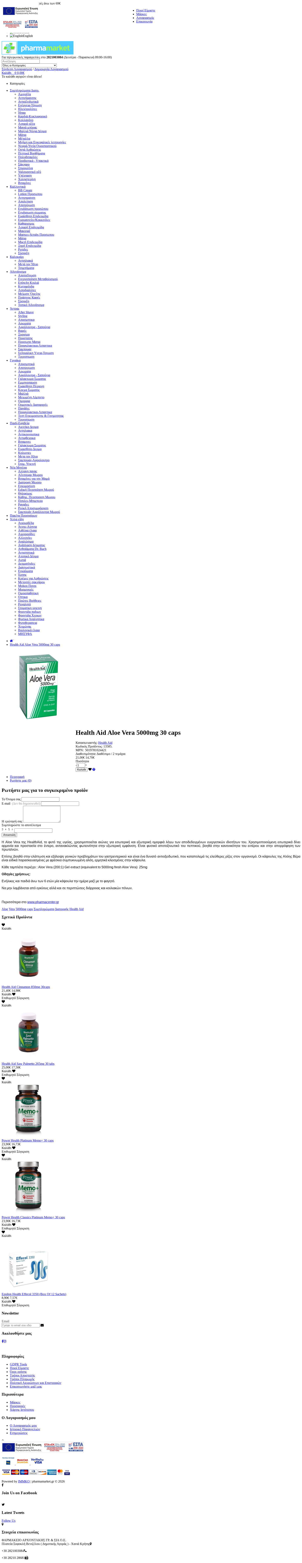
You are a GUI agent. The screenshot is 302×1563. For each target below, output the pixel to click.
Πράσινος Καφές (29, 297)
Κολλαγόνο (25, 120)
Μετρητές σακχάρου (31, 582)
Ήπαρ (22, 112)
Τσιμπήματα (26, 268)
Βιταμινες (24, 441)
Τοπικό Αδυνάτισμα (31, 305)
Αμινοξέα (24, 94)
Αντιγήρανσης (27, 98)
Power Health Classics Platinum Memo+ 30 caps (33, 1217)
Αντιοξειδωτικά (28, 101)
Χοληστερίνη (27, 179)
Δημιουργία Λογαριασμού (51, 69)
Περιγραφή (17, 777)
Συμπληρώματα (44, 909)
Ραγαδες (23, 504)
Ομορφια (24, 401)
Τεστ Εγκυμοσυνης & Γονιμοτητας (41, 415)
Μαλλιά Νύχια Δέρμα (32, 131)
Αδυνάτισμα (18, 271)
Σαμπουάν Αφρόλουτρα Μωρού (39, 512)
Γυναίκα (15, 360)
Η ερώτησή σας (12, 821)
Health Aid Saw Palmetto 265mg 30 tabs (28, 1063)
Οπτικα (23, 597)
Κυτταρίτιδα (26, 286)
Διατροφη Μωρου (29, 482)
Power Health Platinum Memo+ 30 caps (28, 1140)
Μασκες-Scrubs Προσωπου (36, 234)
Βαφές (22, 330)
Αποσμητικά (26, 364)
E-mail (21, 803)
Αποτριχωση (26, 367)
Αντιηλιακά (25, 260)
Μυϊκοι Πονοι (27, 586)
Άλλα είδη (17, 519)
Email (5, 1321)
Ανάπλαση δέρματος (31, 545)
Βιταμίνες (24, 183)
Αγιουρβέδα (26, 523)
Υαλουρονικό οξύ (29, 172)
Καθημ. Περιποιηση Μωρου (36, 497)
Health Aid (105, 742)
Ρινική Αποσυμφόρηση (33, 508)
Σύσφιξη (23, 253)
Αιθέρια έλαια (27, 530)
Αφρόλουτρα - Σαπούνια (34, 327)
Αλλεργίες (25, 537)
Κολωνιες (24, 452)
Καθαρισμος (26, 223)
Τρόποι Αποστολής (22, 1375)
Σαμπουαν (24, 349)
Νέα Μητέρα (18, 467)
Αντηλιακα (25, 430)
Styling (22, 316)
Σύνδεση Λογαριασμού (17, 69)
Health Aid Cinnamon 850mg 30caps (26, 987)
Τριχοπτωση (26, 356)
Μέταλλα (24, 138)
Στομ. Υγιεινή (27, 464)
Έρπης (22, 574)
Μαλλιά (23, 393)
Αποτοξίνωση (27, 275)
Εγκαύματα (25, 571)
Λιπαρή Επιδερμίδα (31, 227)
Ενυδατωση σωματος (32, 212)
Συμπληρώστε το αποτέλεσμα (21, 825)
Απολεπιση (25, 201)
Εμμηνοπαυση (27, 382)
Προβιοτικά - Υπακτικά (33, 160)
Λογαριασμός (145, 18)
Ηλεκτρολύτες (27, 109)
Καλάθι (81, 769)
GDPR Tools (18, 1364)
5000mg (21, 909)
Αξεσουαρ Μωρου (30, 475)
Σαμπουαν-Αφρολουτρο (34, 460)
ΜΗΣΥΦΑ (25, 634)
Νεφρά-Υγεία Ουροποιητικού (37, 146)
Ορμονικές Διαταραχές (33, 404)
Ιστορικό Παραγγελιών (25, 1429)
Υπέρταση (25, 175)
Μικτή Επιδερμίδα (30, 242)
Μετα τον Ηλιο (28, 456)
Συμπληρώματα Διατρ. (24, 90)
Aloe (5, 909)
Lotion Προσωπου (30, 194)
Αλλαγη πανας (27, 471)
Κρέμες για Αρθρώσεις (33, 578)
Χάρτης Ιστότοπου (22, 1409)
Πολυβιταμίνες (28, 157)
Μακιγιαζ (24, 231)
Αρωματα (24, 323)
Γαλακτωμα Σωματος (32, 379)
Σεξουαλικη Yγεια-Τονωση (36, 353)
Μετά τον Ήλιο (28, 264)
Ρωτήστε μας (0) (20, 780)
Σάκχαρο (24, 164)
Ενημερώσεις (19, 1433)
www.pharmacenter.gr (43, 902)
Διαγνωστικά (26, 567)
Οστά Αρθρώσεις (29, 149)
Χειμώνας (24, 626)
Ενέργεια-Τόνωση (30, 105)
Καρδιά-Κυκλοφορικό (32, 116)
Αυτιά (22, 560)
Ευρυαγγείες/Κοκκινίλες (34, 220)
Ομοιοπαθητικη (28, 593)
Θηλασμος (25, 493)
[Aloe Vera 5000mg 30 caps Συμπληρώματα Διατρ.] (39, 722)
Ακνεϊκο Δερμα (28, 427)
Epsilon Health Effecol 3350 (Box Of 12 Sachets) (34, 1294)
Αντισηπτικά (26, 552)
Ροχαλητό (24, 604)
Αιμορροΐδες (26, 534)
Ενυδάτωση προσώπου (33, 208)
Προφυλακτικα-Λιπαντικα (35, 345)
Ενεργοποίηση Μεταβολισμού (38, 279)
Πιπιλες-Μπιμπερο (30, 501)
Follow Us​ (8, 1520)
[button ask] (93, 769)
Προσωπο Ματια (29, 342)
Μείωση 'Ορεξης (29, 294)
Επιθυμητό (9, 998)
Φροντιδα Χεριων (29, 615)
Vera (12, 909)
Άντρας (14, 308)
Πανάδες (24, 408)
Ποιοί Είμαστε (145, 10)
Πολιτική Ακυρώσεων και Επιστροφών (35, 1383)
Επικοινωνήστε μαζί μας (26, 1386)
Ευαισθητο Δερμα (29, 449)
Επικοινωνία (144, 21)
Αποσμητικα (26, 319)
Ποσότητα (82, 761)
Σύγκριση (23, 998)
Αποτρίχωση (26, 205)
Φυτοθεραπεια (27, 623)
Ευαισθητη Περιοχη (31, 386)
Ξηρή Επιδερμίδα (29, 245)
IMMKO (24, 1481)
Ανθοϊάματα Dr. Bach (32, 549)
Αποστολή (9, 834)
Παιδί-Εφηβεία (19, 423)
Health (73, 909)
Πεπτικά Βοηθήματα (31, 153)
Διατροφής (62, 909)
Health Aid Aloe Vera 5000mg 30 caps (35, 644)
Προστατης (25, 338)
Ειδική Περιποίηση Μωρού (36, 489)
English (28, 36)
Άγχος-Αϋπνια (27, 526)
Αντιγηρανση (26, 197)
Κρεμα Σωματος (29, 390)
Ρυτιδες (23, 249)
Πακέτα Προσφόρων (23, 515)
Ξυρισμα (24, 334)
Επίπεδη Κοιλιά (28, 282)
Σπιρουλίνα (25, 168)
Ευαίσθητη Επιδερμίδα (33, 216)
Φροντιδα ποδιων (29, 611)
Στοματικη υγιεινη (30, 608)
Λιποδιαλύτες (27, 290)
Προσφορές (17, 1406)
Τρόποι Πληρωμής (22, 1379)
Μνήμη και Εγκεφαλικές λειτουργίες (42, 142)
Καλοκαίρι (17, 257)
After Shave (26, 312)
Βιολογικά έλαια (29, 630)
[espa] (20, 31)
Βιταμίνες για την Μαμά (34, 478)
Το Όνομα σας (11, 799)
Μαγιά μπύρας (27, 127)
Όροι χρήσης (18, 1371)
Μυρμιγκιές (25, 589)
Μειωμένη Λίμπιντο (31, 397)
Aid (81, 909)
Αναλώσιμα (25, 541)
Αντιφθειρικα (26, 438)
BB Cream (25, 190)
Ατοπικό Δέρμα (28, 556)
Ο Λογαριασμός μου (23, 1425)
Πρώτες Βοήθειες (29, 600)
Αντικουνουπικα (28, 434)
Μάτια (22, 135)
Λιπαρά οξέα (26, 123)
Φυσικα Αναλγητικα (31, 619)
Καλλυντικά (17, 186)
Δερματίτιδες (26, 563)
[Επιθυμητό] (90, 769)
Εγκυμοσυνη (26, 486)
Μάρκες (141, 14)
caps (30, 909)
